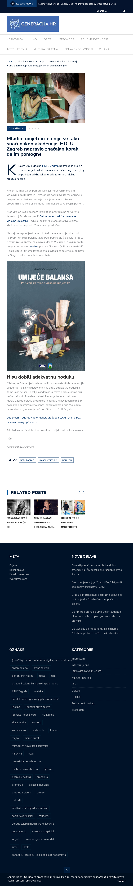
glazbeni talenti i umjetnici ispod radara (35, 683)
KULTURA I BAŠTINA (46, 49)
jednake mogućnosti (24, 714)
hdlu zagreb (27, 460)
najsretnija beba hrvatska (26, 761)
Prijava (13, 565)
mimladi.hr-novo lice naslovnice (30, 746)
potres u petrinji (21, 777)
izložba (16, 707)
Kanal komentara (19, 574)
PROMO (76, 697)
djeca (42, 676)
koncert (36, 722)
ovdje (33, 246)
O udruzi (121, 881)
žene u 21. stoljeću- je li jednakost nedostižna (39, 855)
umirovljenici (19, 831)
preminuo (17, 785)
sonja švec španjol (22, 816)
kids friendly (19, 722)
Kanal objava (16, 570)
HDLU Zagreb (50, 166)
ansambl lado (20, 668)
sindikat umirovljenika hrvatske (30, 808)
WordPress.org (18, 579)
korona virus (19, 730)
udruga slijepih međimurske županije (33, 823)
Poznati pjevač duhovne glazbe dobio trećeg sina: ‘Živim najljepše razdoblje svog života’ (97, 570)
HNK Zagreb (19, 691)
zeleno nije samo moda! (40, 839)
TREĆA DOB (67, 39)
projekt (41, 792)
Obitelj (76, 690)
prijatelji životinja (39, 785)
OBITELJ (48, 39)
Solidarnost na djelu (83, 703)
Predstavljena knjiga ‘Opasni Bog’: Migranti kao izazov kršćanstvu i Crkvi (76, 4)
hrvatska (38, 691)
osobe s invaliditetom (25, 769)
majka (15, 738)
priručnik (67, 460)
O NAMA (104, 49)
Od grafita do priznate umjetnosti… (70, 522)
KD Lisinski (48, 714)
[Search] (123, 10)
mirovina (17, 753)
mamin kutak (32, 738)
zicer (14, 847)
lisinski (53, 730)
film (53, 676)
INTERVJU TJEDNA (17, 49)
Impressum (78, 658)
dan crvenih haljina (22, 676)
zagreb (16, 839)
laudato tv (38, 730)
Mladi (75, 684)
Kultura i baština (16, 128)
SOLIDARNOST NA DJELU (96, 39)
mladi (31, 753)
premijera (42, 777)
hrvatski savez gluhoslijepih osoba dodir (35, 699)
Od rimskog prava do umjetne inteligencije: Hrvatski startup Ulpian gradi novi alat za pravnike (97, 616)
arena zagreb (41, 668)
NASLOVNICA (15, 39)
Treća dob (78, 710)
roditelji (16, 800)
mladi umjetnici (48, 460)
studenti (44, 816)
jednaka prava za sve (38, 707)
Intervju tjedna (80, 665)
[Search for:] (107, 10)
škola (26, 847)
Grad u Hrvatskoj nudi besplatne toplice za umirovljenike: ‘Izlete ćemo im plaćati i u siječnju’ (97, 599)
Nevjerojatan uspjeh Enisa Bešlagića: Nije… (44, 522)
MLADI (33, 39)
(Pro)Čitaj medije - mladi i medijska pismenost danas (43, 660)
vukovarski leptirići (43, 831)
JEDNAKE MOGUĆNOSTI (78, 49)
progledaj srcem (21, 792)
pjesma (48, 769)
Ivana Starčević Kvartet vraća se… (17, 522)
